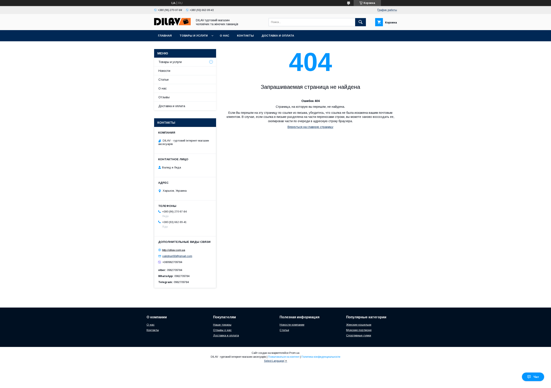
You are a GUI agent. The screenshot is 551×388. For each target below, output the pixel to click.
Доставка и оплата (278, 35)
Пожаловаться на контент (283, 356)
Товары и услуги (194, 35)
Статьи (163, 79)
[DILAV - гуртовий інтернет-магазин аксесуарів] (172, 24)
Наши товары (222, 324)
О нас (224, 35)
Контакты (245, 35)
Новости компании (292, 324)
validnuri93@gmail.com (177, 256)
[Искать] (360, 22)
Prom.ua (294, 352)
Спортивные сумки (358, 335)
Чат (536, 377)
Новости (164, 70)
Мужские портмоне (358, 330)
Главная (165, 35)
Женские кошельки (358, 324)
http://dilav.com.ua (173, 249)
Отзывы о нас (222, 330)
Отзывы (164, 97)
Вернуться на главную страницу (310, 127)
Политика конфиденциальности (320, 356)
